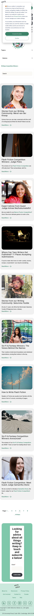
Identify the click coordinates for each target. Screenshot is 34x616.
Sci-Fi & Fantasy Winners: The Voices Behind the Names (15, 347)
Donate (26, 594)
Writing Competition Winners (9, 66)
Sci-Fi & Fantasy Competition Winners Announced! (15, 437)
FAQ (21, 597)
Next (18, 514)
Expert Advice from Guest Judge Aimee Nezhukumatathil (16, 207)
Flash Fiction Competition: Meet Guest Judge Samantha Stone (16, 484)
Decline (17, 38)
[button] (17, 50)
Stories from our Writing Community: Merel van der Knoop (14, 113)
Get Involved (6, 594)
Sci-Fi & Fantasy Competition (22, 442)
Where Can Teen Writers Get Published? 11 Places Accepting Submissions (16, 254)
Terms (14, 597)
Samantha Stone (23, 489)
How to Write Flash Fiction (14, 392)
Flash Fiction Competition (21, 166)
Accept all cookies (17, 34)
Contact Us (17, 594)
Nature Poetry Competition (22, 212)
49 (16, 514)
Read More (5, 125)
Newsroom (14, 591)
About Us (4, 591)
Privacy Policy (17, 16)
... (8, 511)
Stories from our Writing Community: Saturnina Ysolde (15, 302)
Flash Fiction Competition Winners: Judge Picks (13, 160)
